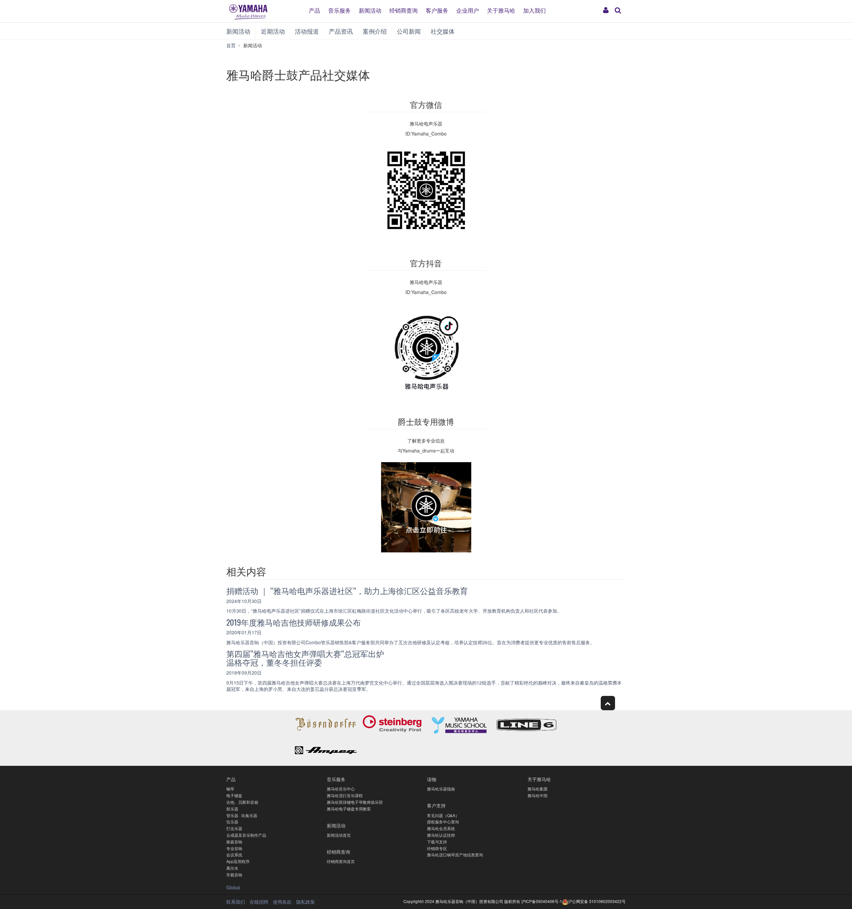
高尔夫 (232, 868)
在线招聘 (259, 901)
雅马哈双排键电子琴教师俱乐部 (355, 802)
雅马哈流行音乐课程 (345, 795)
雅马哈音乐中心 (341, 788)
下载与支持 (437, 841)
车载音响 (234, 874)
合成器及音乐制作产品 (246, 835)
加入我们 (534, 10)
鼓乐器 (232, 808)
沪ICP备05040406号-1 (541, 901)
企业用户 (467, 10)
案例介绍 (375, 31)
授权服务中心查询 (443, 821)
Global (233, 887)
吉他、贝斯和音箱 (242, 802)
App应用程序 (238, 861)
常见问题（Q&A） (443, 815)
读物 (431, 778)
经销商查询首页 (341, 861)
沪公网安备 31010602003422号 (597, 901)
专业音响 (234, 848)
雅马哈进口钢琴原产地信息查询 (455, 854)
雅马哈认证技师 (441, 835)
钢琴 (230, 788)
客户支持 (436, 805)
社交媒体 (443, 31)
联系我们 (235, 901)
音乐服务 (339, 10)
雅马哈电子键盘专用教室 (349, 808)
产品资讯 (341, 31)
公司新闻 (409, 31)
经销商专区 (437, 848)
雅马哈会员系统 (441, 828)
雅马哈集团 (537, 788)
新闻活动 (370, 10)
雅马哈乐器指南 (441, 788)
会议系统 (234, 854)
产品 (314, 10)
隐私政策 (305, 901)
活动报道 (307, 31)
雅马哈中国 (537, 795)
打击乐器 (234, 828)
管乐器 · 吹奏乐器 (241, 815)
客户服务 (437, 10)
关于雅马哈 (501, 10)
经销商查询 (403, 10)
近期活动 (273, 31)
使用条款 (282, 901)
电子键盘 (234, 795)
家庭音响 (234, 841)
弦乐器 (232, 821)
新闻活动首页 (339, 835)
